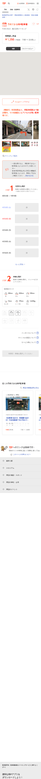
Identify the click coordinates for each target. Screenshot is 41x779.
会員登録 (21, 3)
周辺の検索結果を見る (31, 388)
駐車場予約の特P (7, 15)
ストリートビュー (27, 48)
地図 (13, 48)
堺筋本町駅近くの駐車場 (21, 15)
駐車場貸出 (31, 3)
